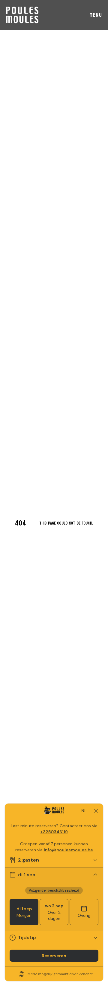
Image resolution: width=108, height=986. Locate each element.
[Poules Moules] (22, 15)
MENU (95, 15)
